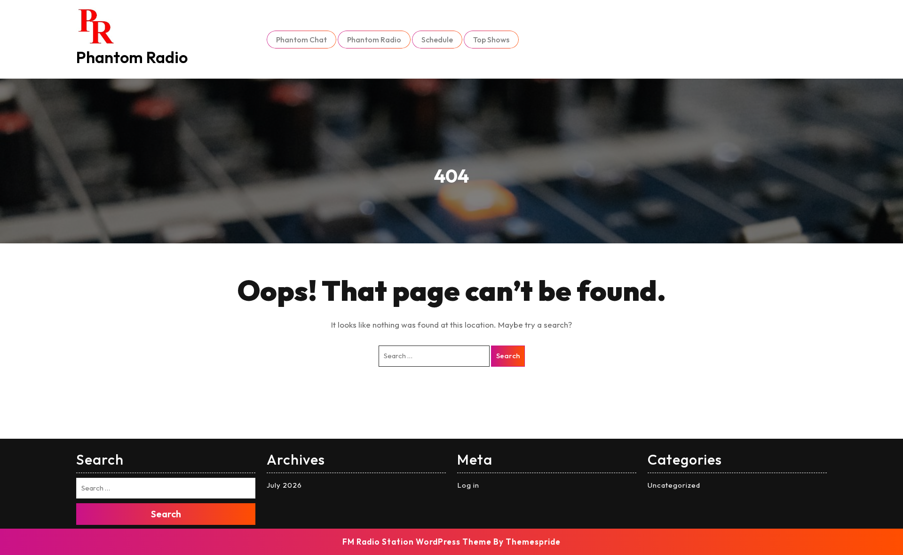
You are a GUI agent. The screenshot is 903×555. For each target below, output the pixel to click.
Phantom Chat (301, 39)
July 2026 (284, 485)
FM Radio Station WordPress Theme (416, 542)
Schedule (437, 39)
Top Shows (491, 39)
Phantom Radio (132, 57)
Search (508, 355)
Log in (468, 485)
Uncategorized (674, 485)
